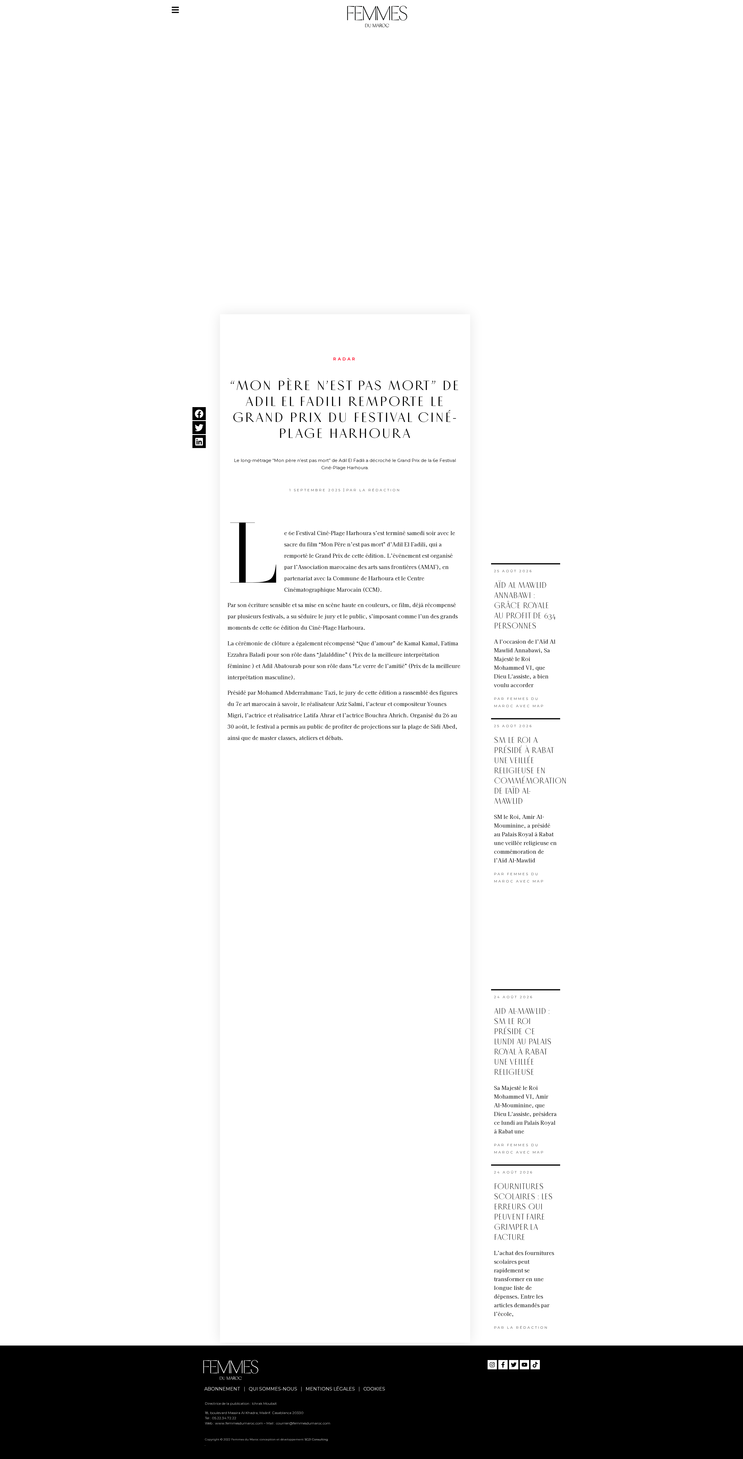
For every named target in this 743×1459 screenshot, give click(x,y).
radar (345, 359)
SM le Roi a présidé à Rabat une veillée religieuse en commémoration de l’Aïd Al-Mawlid (530, 771)
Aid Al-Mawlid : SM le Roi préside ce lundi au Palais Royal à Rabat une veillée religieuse (522, 1042)
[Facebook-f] (503, 1364)
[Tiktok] (535, 1364)
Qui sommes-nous (273, 1389)
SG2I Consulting (316, 1439)
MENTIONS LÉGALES (330, 1389)
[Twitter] (513, 1364)
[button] (199, 413)
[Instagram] (492, 1364)
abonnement (222, 1389)
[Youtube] (524, 1364)
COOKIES (374, 1389)
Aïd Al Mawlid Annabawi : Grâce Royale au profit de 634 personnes (525, 606)
